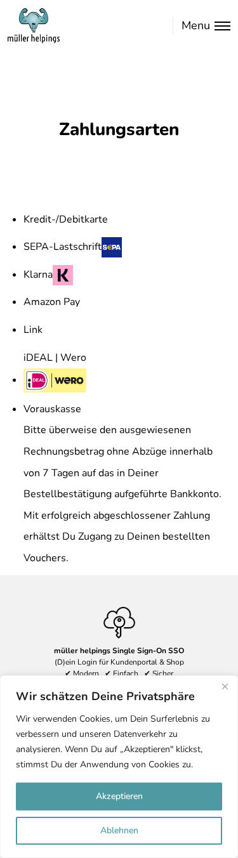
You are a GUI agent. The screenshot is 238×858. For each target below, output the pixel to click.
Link (33, 330)
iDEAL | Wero (54, 358)
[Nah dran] (224, 686)
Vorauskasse (52, 409)
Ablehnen (119, 830)
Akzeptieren (119, 796)
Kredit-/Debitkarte (65, 219)
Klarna (38, 275)
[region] (119, 766)
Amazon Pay (51, 302)
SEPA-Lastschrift (62, 247)
